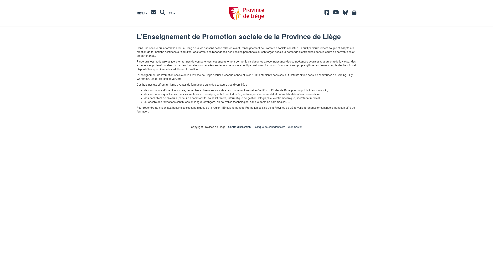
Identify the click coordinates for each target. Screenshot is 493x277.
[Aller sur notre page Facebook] (326, 13)
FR (171, 13)
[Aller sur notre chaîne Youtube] (336, 13)
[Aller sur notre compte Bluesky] (345, 13)
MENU (141, 13)
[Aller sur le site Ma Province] (354, 13)
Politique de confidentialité (269, 127)
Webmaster (295, 127)
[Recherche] (162, 13)
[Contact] (153, 13)
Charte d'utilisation (239, 127)
